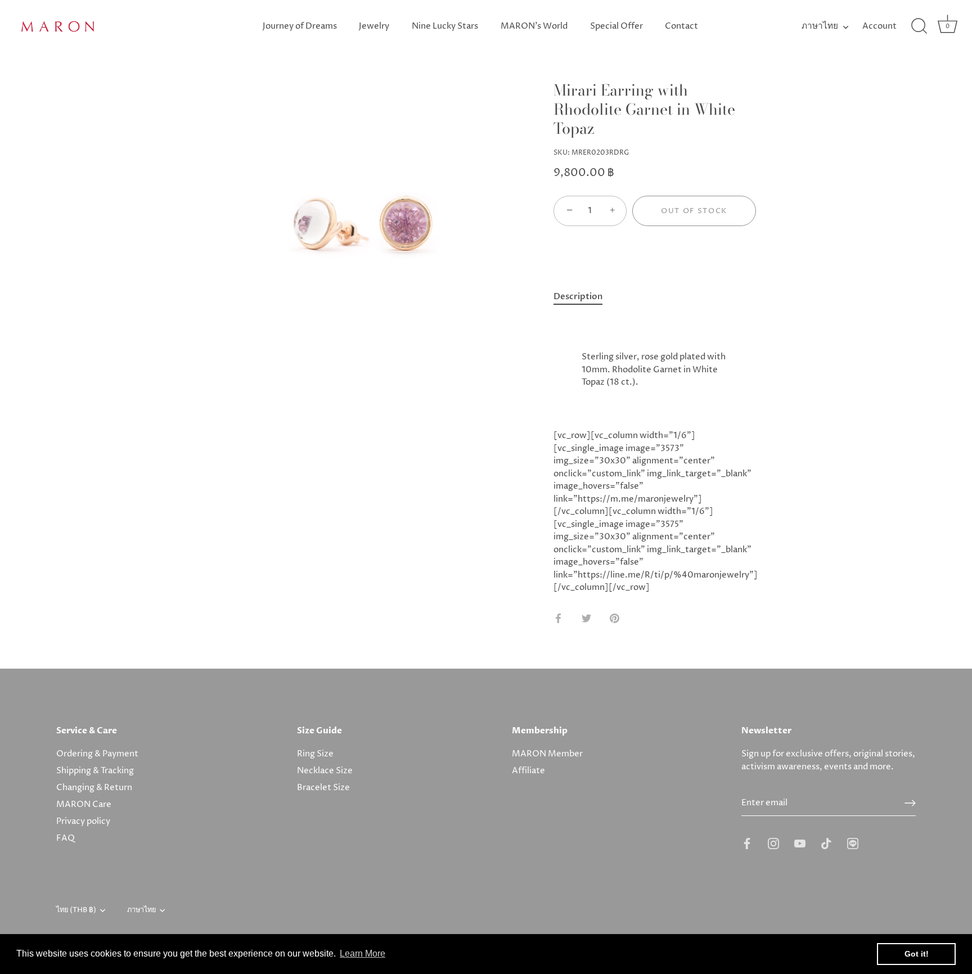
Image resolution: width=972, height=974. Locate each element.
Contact (681, 26)
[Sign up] (910, 803)
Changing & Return (94, 787)
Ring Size (315, 754)
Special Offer (616, 26)
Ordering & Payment (97, 754)
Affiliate (528, 771)
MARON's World (534, 26)
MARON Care (83, 804)
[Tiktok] (826, 843)
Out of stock (694, 211)
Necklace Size (325, 771)
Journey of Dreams (300, 26)
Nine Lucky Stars (445, 26)
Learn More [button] (362, 953)
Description (578, 296)
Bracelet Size (323, 787)
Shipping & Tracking (95, 771)
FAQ (65, 838)
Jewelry (374, 26)
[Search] (919, 26)
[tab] (584, 297)
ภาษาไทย (820, 26)
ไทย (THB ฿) (76, 910)
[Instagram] (773, 843)
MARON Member (547, 754)
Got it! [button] (916, 953)
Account (879, 26)
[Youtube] (800, 843)
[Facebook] (747, 843)
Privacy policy (83, 821)
